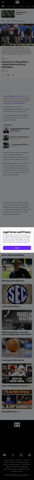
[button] (17, 248)
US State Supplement (22, 242)
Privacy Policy (10, 239)
